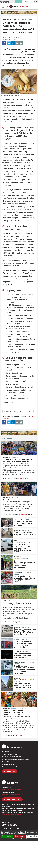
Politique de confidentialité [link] (19, 839)
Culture (17, 558)
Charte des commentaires (12, 756)
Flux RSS (7, 761)
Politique (25, 680)
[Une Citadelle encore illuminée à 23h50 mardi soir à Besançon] (7, 654)
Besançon (6, 457)
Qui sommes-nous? (10, 754)
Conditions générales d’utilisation (15, 767)
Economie (14, 708)
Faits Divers (18, 542)
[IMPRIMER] (21, 43)
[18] (7, 575)
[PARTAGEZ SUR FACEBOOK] (4, 43)
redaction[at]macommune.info (12, 789)
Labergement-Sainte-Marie (13, 19)
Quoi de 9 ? (17, 560)
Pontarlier (18, 519)
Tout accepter (7, 836)
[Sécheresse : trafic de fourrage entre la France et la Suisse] (19, 592)
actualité (17, 680)
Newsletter (9, 771)
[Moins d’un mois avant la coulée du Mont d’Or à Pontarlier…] (7, 522)
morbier (30, 411)
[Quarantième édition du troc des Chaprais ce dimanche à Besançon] (19, 489)
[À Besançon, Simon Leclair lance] (19, 699)
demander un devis (12, 799)
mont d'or (22, 411)
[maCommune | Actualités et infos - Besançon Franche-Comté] (12, 6)
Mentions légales (9, 764)
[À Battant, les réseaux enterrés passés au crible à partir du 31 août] (7, 532)
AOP (15, 411)
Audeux (16, 540)
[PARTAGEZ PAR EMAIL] (17, 43)
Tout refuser (19, 836)
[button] (34, 2)
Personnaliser (32, 836)
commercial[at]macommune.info (12, 794)
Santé (32, 680)
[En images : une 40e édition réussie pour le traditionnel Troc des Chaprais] (19, 448)
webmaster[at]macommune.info (12, 814)
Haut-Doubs (6, 601)
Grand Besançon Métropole (24, 662)
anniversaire (7, 411)
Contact (6, 751)
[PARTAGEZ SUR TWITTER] (9, 43)
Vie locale (29, 19)
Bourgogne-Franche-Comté (24, 572)
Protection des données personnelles (16, 759)
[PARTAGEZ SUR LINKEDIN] (13, 43)
